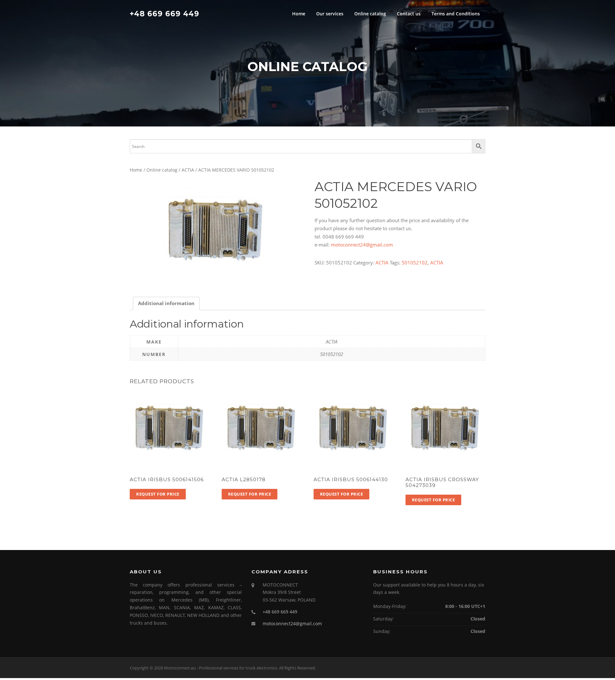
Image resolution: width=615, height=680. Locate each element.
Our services (329, 14)
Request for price (157, 494)
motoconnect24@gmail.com (362, 244)
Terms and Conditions (455, 14)
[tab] (166, 304)
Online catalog (370, 14)
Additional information (166, 303)
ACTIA (188, 170)
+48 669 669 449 (164, 13)
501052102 (415, 262)
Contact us (409, 14)
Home (298, 14)
